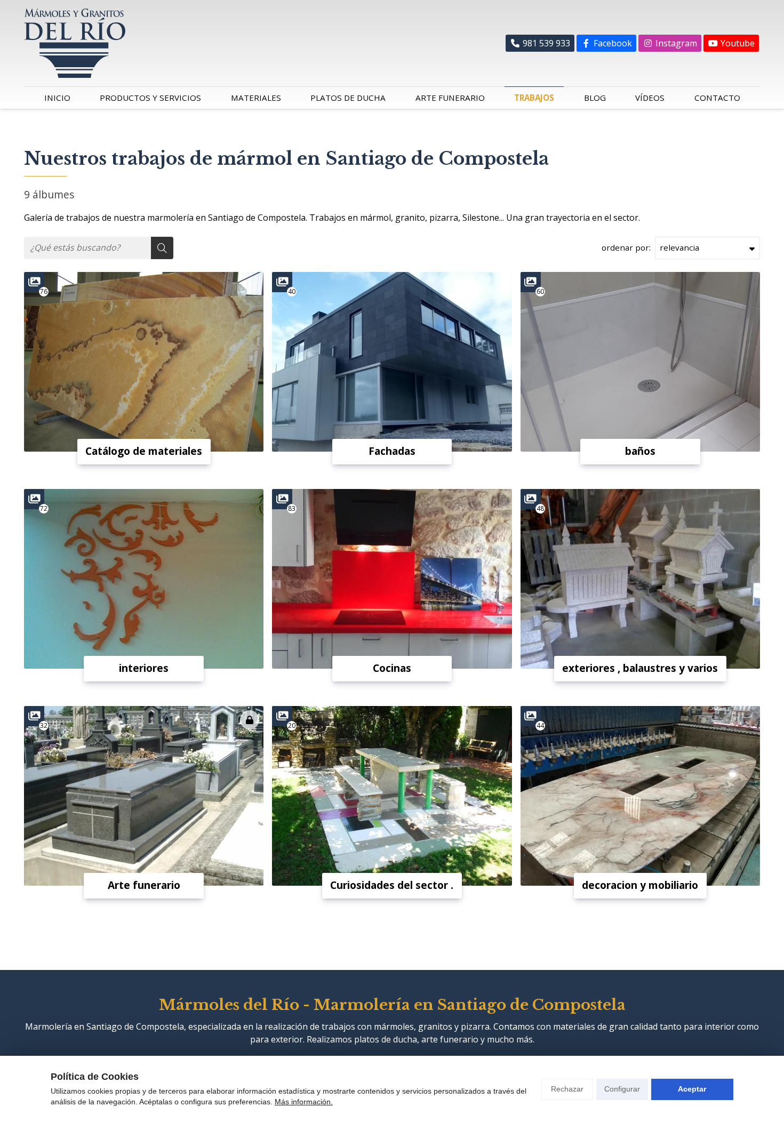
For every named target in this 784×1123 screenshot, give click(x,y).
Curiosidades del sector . (391, 885)
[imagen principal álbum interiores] (143, 579)
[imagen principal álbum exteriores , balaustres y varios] (640, 579)
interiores (144, 668)
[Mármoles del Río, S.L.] (74, 43)
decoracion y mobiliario (640, 885)
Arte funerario (144, 885)
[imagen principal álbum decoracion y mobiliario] (640, 796)
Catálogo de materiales (143, 451)
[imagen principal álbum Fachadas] (391, 362)
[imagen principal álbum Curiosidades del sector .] (391, 796)
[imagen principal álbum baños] (640, 362)
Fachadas (392, 451)
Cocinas (392, 668)
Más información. (304, 1101)
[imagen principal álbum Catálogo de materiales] (143, 362)
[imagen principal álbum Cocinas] (391, 579)
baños (640, 451)
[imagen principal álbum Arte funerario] (143, 796)
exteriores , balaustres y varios (640, 668)
